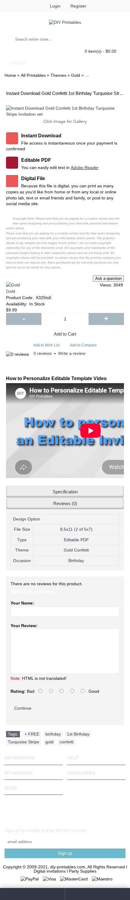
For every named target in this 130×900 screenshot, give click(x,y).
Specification (65, 491)
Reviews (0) (65, 503)
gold (49, 741)
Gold (10, 291)
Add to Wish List (46, 345)
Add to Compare (83, 345)
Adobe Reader (85, 167)
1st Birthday (78, 734)
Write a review (71, 353)
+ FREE (31, 734)
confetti (66, 741)
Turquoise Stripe (23, 741)
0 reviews (43, 353)
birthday (53, 734)
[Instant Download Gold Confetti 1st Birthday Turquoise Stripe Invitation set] (65, 111)
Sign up (65, 853)
